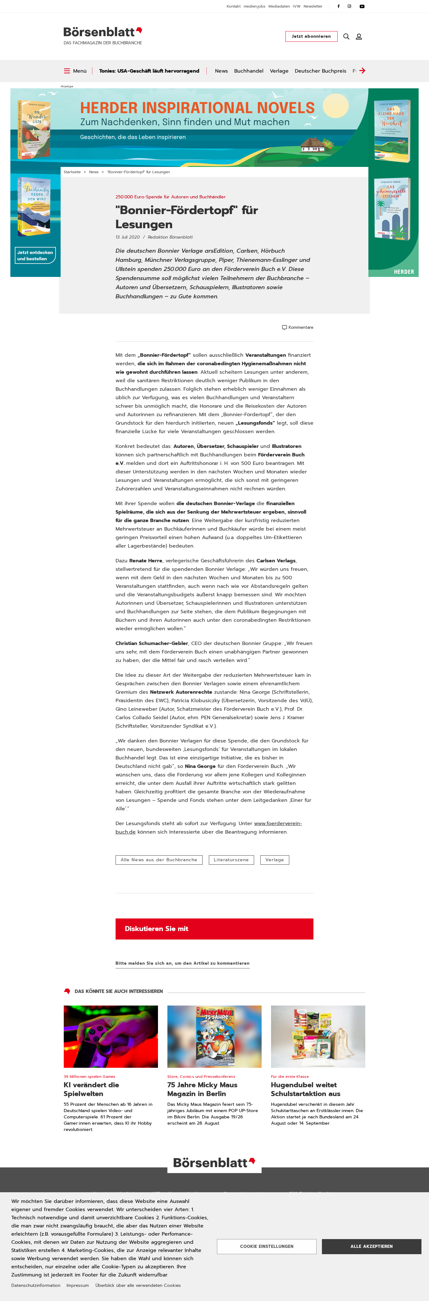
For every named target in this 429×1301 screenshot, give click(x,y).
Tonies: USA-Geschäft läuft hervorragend (149, 71)
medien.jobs (254, 6)
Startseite (72, 172)
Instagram (349, 6)
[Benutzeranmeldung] (359, 36)
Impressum (78, 1285)
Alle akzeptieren (371, 1246)
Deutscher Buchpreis (320, 71)
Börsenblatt (103, 31)
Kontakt (234, 6)
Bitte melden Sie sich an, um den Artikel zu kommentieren (183, 963)
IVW (297, 6)
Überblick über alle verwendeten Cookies (138, 1285)
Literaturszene (231, 860)
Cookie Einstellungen (267, 1246)
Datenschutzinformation (35, 1285)
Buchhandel (248, 71)
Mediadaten (279, 6)
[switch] (75, 71)
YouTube (362, 6)
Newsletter (313, 6)
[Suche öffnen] (346, 36)
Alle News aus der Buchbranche (159, 860)
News (221, 71)
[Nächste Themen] (362, 71)
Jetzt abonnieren (311, 36)
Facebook (338, 6)
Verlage (279, 71)
